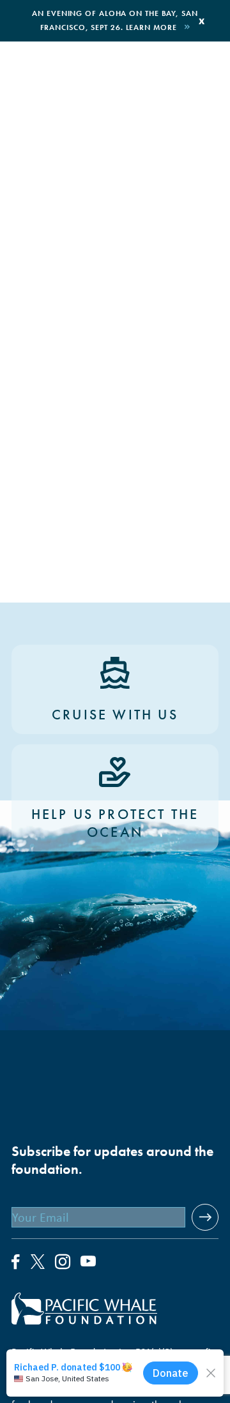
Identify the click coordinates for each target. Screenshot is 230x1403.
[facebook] (16, 1262)
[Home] (115, 1308)
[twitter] (38, 1263)
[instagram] (62, 1262)
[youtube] (88, 1262)
